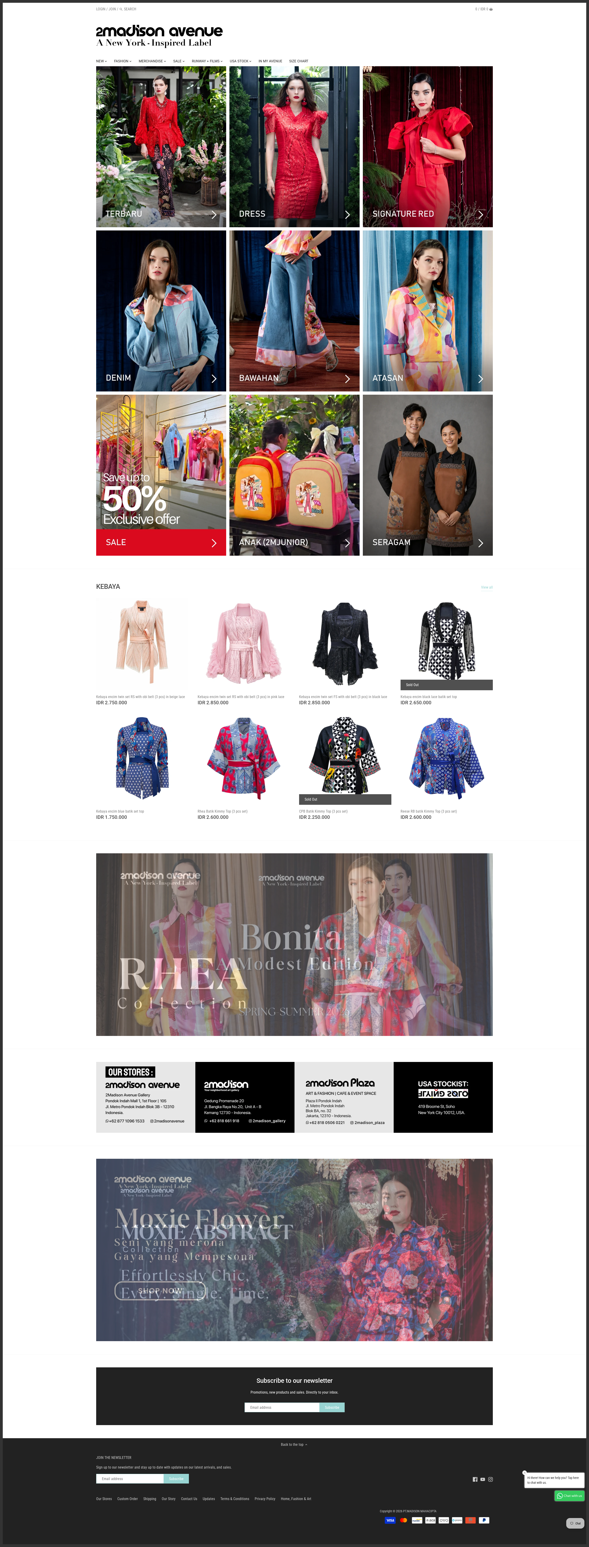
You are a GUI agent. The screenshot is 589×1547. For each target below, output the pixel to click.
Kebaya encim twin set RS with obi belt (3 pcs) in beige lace (140, 697)
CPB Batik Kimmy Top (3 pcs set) (323, 811)
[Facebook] (475, 1479)
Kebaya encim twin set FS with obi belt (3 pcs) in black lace (343, 697)
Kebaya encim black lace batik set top (429, 697)
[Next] (502, 944)
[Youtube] (482, 1479)
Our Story (169, 1499)
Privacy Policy (265, 1499)
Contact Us (189, 1499)
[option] (294, 944)
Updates (209, 1499)
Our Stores (104, 1499)
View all (487, 587)
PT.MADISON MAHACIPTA (419, 1511)
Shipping (149, 1499)
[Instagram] (490, 1479)
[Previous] (87, 944)
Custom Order (127, 1499)
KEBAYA (108, 586)
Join (112, 9)
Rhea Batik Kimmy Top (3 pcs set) (223, 811)
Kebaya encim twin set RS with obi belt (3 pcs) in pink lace (241, 697)
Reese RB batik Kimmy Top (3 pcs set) (429, 811)
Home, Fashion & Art (296, 1499)
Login (100, 9)
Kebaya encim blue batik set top (120, 811)
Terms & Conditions (234, 1499)
